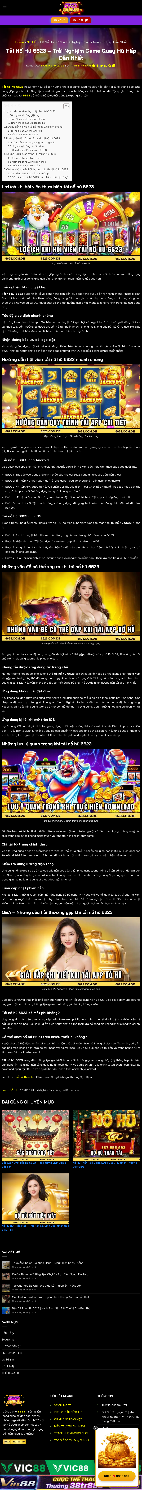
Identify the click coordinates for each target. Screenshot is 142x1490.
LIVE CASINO (9, 1352)
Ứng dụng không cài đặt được (29, 146)
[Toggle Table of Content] (65, 106)
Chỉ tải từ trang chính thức (26, 157)
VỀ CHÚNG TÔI (63, 1405)
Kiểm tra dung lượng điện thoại (29, 161)
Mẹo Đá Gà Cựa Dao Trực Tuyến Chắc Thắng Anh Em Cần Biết (50, 1297)
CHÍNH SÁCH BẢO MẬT (68, 1419)
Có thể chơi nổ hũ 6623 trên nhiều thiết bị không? (40, 177)
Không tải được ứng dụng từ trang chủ (33, 142)
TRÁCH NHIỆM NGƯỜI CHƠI (71, 1433)
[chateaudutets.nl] (71, 8)
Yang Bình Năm (80, 65)
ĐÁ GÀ (6, 1339)
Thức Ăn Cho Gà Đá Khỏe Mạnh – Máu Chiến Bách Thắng (47, 1263)
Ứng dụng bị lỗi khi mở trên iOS (29, 149)
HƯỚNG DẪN (9, 1346)
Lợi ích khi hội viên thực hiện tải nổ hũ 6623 (31, 111)
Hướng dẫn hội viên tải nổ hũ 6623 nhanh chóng (34, 126)
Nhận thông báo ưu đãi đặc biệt (29, 122)
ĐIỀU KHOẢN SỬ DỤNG (68, 1412)
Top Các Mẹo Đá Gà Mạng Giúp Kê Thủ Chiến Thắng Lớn (47, 1285)
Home (19, 42)
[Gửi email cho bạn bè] (105, 65)
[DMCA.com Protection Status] (14, 1441)
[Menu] (5, 7)
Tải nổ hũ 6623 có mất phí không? (30, 173)
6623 (26, 95)
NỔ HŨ (32, 42)
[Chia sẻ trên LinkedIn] (113, 65)
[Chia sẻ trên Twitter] (101, 65)
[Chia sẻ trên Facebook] (97, 65)
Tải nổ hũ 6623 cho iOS (25, 134)
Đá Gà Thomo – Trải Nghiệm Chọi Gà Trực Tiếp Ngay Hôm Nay (50, 1274)
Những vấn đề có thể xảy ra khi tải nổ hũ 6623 (33, 138)
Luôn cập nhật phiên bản (26, 165)
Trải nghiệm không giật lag (24, 115)
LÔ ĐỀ (6, 1359)
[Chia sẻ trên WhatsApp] (93, 65)
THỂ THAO (8, 1372)
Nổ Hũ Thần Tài (25, 1077)
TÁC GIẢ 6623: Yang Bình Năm (72, 1440)
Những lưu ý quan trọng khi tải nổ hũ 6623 (31, 154)
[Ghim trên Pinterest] (109, 65)
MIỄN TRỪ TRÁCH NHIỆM (69, 1426)
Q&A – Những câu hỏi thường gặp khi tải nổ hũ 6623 (37, 169)
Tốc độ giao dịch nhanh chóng (28, 118)
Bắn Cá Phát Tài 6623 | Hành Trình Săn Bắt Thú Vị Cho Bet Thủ (51, 1308)
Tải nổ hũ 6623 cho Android (26, 130)
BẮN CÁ (6, 1333)
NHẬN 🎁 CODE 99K (116, 1476)
